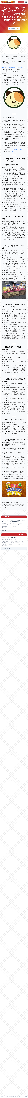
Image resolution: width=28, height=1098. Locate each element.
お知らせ (2, 1096)
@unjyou (14, 151)
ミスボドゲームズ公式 (16, 149)
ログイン (22, 2)
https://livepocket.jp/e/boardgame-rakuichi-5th (13, 67)
